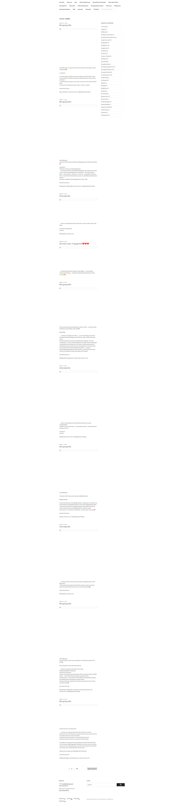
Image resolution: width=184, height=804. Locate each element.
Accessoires (104, 26)
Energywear (72, 5)
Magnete (103, 83)
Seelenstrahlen (104, 109)
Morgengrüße (65, 25)
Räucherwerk (104, 99)
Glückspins (103, 58)
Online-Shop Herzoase (85, 2)
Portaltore (103, 91)
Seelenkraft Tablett (105, 107)
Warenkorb (88, 9)
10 (77, 768)
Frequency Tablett (105, 56)
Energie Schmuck (105, 40)
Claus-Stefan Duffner (64, 790)
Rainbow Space (104, 96)
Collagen (103, 29)
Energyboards (104, 48)
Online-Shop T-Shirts (113, 2)
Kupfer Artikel (104, 77)
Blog (76, 2)
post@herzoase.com (67, 784)
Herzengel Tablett (105, 72)
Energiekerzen (104, 45)
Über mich (69, 2)
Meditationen (104, 88)
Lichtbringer (104, 80)
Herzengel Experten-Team (97, 5)
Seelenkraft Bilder (105, 104)
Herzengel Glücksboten (106, 69)
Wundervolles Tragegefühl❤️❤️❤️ (74, 244)
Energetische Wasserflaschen (108, 37)
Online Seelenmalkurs (83, 5)
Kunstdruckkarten (105, 75)
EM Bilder (103, 32)
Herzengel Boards (105, 64)
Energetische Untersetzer (107, 34)
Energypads (104, 50)
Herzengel (103, 61)
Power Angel (104, 93)
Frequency (103, 53)
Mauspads (103, 85)
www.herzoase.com (63, 785)
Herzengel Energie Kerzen (107, 66)
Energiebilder (104, 42)
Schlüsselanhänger (105, 101)
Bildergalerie (117, 5)
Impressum (80, 9)
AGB (74, 9)
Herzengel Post (63, 5)
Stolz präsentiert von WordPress (105, 799)
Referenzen (109, 5)
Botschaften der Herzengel (99, 2)
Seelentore (103, 112)
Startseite (61, 2)
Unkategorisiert (104, 115)
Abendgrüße (64, 196)
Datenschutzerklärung (64, 9)
